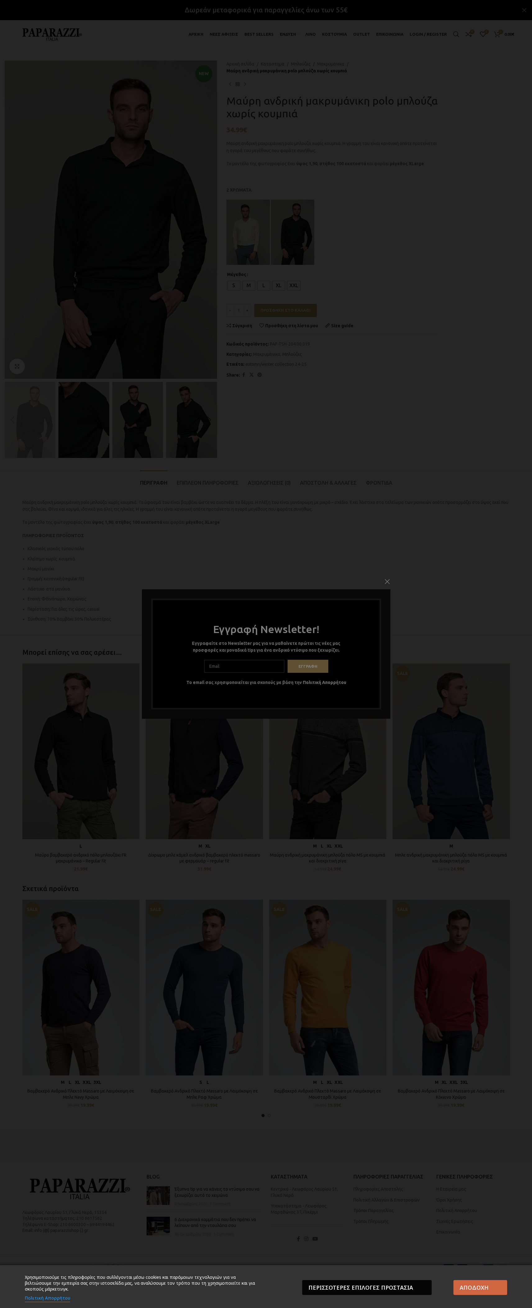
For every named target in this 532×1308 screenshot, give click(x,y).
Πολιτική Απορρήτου (47, 1298)
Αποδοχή (474, 1287)
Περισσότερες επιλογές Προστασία (360, 1287)
